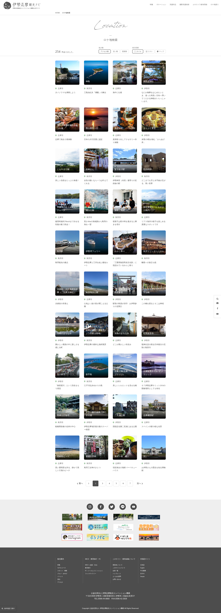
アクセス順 (105, 51)
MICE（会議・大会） (91, 565)
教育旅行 (88, 568)
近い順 (115, 51)
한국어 (142, 573)
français (142, 576)
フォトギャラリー (90, 573)
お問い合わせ (117, 579)
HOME (57, 13)
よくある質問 (117, 576)
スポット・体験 (62, 571)
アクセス (60, 582)
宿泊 (58, 579)
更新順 (124, 51)
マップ (161, 51)
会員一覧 (115, 571)
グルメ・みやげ (62, 573)
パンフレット (117, 573)
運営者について (117, 565)
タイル (138, 51)
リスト (150, 51)
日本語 (142, 565)
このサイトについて (119, 568)
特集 (58, 565)
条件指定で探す (9, 608)
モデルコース (61, 568)
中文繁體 (143, 571)
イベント (60, 576)
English (142, 568)
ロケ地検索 (66, 13)
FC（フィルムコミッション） (94, 571)
